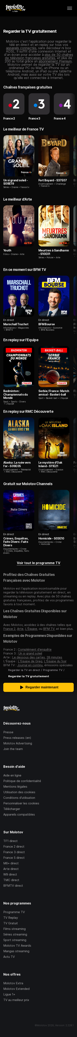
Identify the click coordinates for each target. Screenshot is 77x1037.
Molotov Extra (13, 983)
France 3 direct (14, 852)
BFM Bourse (46, 324)
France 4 (60, 118)
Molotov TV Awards (17, 945)
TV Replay (10, 918)
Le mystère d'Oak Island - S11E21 (50, 464)
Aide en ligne (12, 775)
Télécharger (11, 809)
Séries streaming (15, 934)
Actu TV (9, 957)
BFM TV (48, 629)
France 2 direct (13, 846)
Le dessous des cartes (28, 657)
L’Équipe (31, 629)
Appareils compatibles (19, 814)
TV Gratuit (10, 923)
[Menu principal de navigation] (69, 8)
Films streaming (14, 929)
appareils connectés (21, 48)
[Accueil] (15, 8)
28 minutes (54, 657)
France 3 (34, 118)
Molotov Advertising (17, 743)
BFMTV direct (13, 885)
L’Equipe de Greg (30, 661)
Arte (20, 629)
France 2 (9, 118)
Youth (7, 250)
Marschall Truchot (15, 324)
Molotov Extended (16, 989)
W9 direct (10, 874)
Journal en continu (30, 665)
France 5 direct (14, 858)
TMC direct (11, 880)
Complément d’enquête (35, 649)
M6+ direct (11, 863)
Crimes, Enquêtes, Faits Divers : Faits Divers (16, 542)
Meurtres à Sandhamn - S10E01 (53, 252)
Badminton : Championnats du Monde (15, 394)
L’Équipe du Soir (55, 661)
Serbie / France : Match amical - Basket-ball (53, 392)
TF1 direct (10, 841)
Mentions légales (15, 786)
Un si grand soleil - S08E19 (15, 181)
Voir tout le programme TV (38, 563)
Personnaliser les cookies (21, 803)
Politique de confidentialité (22, 781)
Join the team (13, 749)
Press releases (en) (17, 738)
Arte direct (11, 869)
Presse (8, 732)
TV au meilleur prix (16, 1000)
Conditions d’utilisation (19, 798)
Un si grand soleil (30, 653)
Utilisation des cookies (19, 792)
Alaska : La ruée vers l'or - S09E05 (17, 464)
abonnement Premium (55, 61)
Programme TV (14, 912)
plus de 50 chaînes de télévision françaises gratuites (39, 56)
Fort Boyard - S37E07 (52, 180)
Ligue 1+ (9, 994)
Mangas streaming (16, 951)
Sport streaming (14, 940)
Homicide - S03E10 (51, 538)
